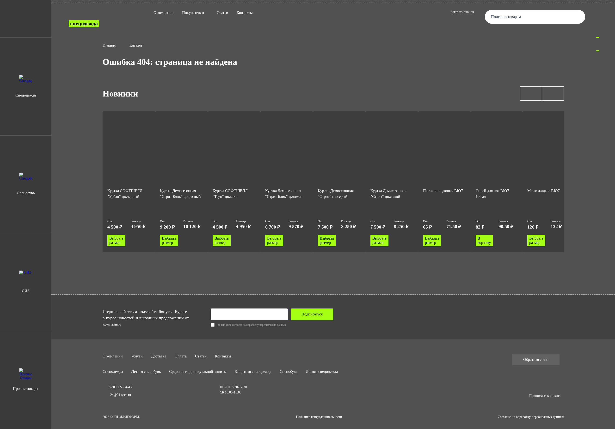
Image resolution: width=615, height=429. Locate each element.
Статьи (222, 13)
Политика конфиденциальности (319, 417)
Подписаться (312, 314)
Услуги (137, 356)
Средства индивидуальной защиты (198, 371)
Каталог (136, 45)
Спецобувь (288, 371)
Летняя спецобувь (146, 371)
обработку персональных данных (266, 324)
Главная (109, 45)
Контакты (245, 13)
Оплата (181, 356)
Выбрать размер (116, 240)
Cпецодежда (113, 371)
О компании (164, 13)
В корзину (484, 240)
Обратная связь (535, 359)
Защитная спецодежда (253, 371)
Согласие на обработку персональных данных (531, 417)
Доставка (158, 356)
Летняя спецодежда (322, 371)
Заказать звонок (462, 12)
